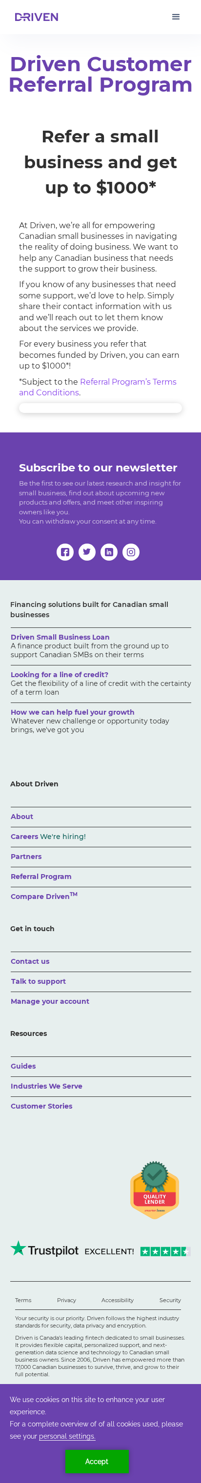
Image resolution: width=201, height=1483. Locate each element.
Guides (23, 1066)
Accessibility (117, 1300)
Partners (26, 856)
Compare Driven (44, 895)
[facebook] (65, 552)
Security (170, 1300)
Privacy (66, 1300)
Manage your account (50, 1001)
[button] (176, 17)
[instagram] (131, 552)
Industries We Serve (46, 1086)
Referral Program (41, 876)
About (22, 816)
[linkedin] (109, 552)
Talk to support (38, 981)
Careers (48, 836)
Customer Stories (41, 1106)
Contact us (30, 961)
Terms (23, 1300)
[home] (34, 17)
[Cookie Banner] (100, 1433)
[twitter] (87, 552)
